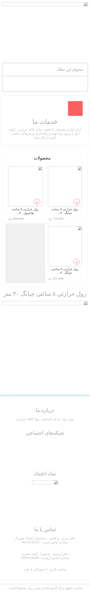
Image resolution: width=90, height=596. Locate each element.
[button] (7, 69)
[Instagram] (57, 445)
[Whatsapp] (45, 445)
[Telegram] (32, 445)
